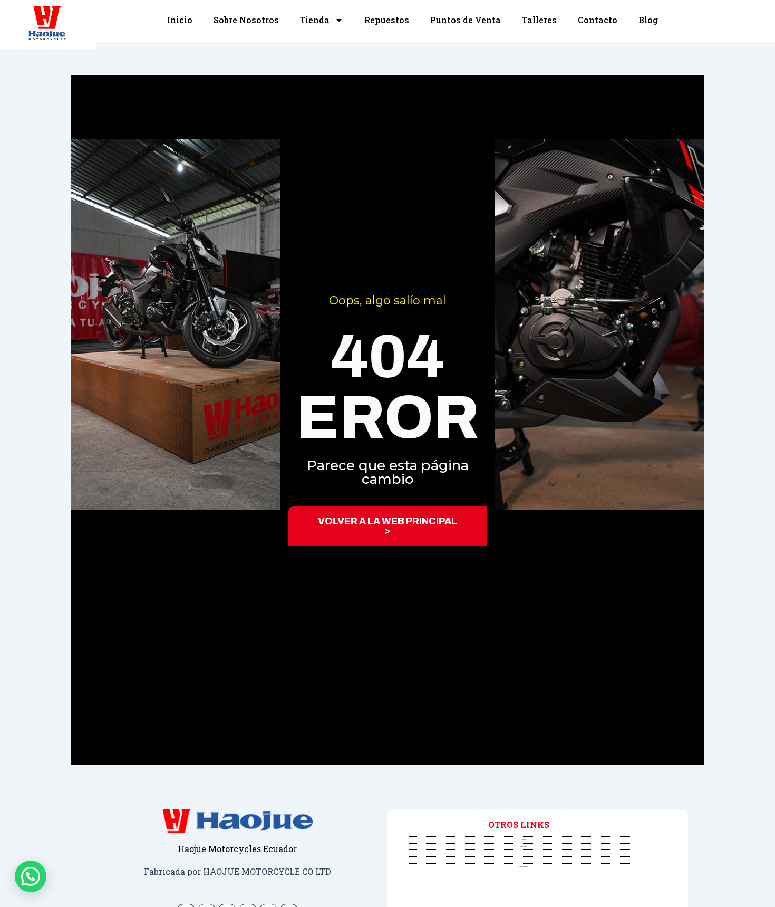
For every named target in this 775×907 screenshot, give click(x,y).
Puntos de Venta (465, 19)
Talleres (539, 19)
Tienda (315, 19)
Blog (648, 19)
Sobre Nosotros (246, 19)
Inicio (179, 19)
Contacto (597, 19)
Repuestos (386, 19)
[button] (30, 876)
